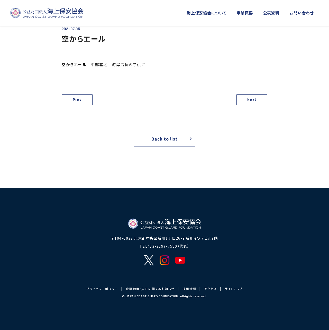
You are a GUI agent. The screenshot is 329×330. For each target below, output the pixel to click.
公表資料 (271, 12)
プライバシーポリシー (102, 288)
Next (251, 99)
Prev (77, 99)
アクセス (210, 288)
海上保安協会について (206, 12)
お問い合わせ (302, 12)
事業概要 (245, 12)
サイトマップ (234, 288)
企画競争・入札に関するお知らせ (150, 288)
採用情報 (189, 288)
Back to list (164, 139)
